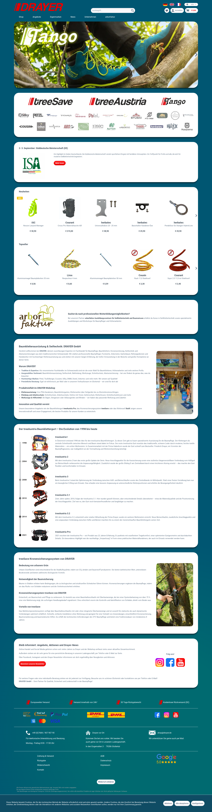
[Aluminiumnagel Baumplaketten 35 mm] (33, 260)
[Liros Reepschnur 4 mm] (69, 260)
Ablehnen (168, 803)
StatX (128, 408)
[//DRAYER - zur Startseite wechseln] (38, 7)
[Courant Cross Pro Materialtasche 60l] (69, 208)
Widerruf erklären (106, 782)
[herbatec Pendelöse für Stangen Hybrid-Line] (178, 208)
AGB (102, 756)
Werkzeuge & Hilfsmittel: (31, 398)
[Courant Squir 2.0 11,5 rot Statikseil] (178, 260)
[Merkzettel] (166, 10)
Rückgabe (41, 760)
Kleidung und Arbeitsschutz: (32, 395)
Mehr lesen (59, 163)
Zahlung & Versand (45, 756)
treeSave (105, 408)
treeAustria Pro (70, 408)
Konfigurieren (197, 803)
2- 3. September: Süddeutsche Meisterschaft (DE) (43, 148)
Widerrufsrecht (43, 765)
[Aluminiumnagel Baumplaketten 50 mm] (106, 260)
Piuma (106, 55)
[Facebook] (170, 662)
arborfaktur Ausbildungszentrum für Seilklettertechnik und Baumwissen (114, 318)
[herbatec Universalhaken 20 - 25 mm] (106, 208)
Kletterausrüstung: (29, 392)
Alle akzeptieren (182, 803)
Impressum (105, 765)
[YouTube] (180, 662)
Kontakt (40, 770)
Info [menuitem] (192, 4)
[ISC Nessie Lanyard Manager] (33, 208)
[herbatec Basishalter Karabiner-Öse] (142, 208)
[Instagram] (159, 662)
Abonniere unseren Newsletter (32, 664)
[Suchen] (132, 10)
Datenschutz (105, 760)
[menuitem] (113, 10)
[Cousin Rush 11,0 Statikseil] (142, 260)
